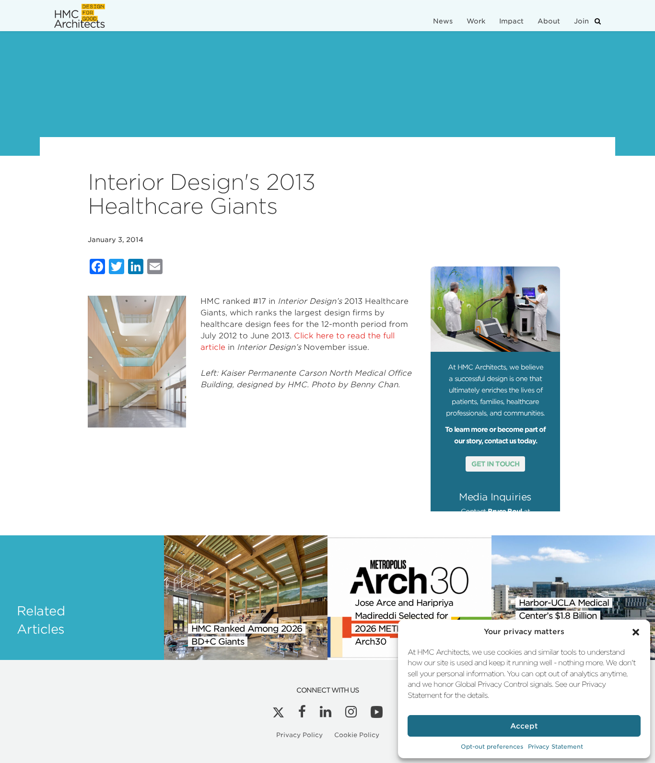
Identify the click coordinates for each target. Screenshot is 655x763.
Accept (524, 726)
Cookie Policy (356, 735)
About (549, 21)
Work (476, 21)
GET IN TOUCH (495, 464)
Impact (511, 21)
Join (581, 21)
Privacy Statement (555, 746)
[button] (636, 632)
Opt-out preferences (492, 746)
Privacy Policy (299, 735)
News (443, 21)
